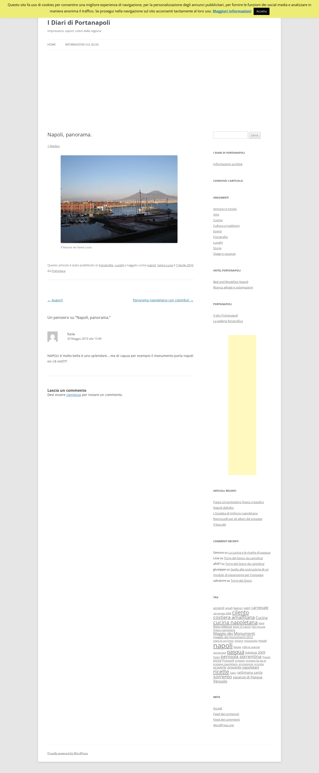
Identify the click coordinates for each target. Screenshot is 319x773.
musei (262, 641)
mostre (239, 640)
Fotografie (106, 265)
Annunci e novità (225, 209)
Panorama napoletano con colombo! (163, 300)
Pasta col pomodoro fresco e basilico (238, 502)
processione (246, 664)
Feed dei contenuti (226, 714)
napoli (151, 265)
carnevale (259, 607)
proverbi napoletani (243, 667)
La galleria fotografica (228, 321)
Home (51, 44)
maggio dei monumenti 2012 (233, 637)
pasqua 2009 (255, 652)
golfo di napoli (242, 626)
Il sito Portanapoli (225, 315)
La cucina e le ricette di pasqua (249, 552)
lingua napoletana (224, 630)
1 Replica (53, 146)
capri (247, 608)
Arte (216, 214)
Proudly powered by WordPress (67, 753)
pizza (217, 660)
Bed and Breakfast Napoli (230, 282)
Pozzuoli (228, 661)
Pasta (216, 657)
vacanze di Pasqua (247, 677)
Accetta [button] (261, 11)
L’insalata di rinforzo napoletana (235, 513)
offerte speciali (251, 647)
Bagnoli (238, 608)
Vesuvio (220, 681)
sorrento (222, 676)
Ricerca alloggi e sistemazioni (233, 287)
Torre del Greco (241, 580)
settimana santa (249, 672)
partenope (219, 652)
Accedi (217, 708)
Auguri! (55, 300)
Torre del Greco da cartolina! (243, 558)
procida (259, 664)
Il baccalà (219, 524)
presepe (240, 660)
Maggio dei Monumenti (234, 633)
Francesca (58, 271)
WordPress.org (223, 725)
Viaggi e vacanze (224, 254)
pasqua (235, 651)
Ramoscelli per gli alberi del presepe (237, 519)
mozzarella (250, 640)
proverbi (220, 667)
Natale (237, 647)
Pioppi (266, 657)
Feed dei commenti (226, 719)
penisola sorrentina (241, 656)
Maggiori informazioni (232, 11)
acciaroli (218, 608)
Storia (217, 248)
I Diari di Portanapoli (78, 22)
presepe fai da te (256, 660)
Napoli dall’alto (223, 508)
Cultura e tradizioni (226, 226)
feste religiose (222, 627)
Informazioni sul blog (82, 44)
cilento (240, 612)
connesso (73, 394)
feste (261, 623)
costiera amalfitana (234, 617)
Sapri (233, 672)
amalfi (229, 608)
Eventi (217, 231)
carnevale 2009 (222, 613)
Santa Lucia (165, 265)
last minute (258, 626)
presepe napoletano (225, 664)
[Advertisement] (159, 90)
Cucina (218, 220)
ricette (221, 671)
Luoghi (119, 265)
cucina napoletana (235, 622)
